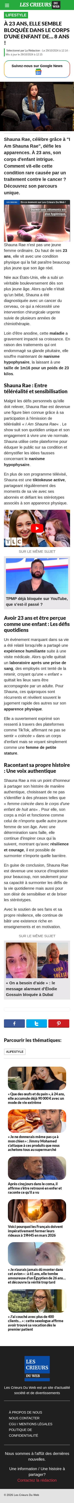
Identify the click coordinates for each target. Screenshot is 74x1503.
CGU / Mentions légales (30, 1424)
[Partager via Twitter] (36, 1023)
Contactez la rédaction (37, 1480)
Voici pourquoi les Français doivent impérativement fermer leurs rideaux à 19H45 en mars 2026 (35, 1230)
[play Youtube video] (37, 528)
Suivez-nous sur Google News (37, 66)
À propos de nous (25, 1412)
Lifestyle (16, 15)
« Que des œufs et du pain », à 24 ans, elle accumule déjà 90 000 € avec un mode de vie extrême (36, 1098)
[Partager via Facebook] (14, 1023)
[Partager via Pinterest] (58, 1023)
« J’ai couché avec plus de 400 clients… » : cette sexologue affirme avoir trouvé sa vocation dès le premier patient (35, 1323)
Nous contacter (24, 1418)
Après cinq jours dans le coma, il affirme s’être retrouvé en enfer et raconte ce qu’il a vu (35, 1188)
